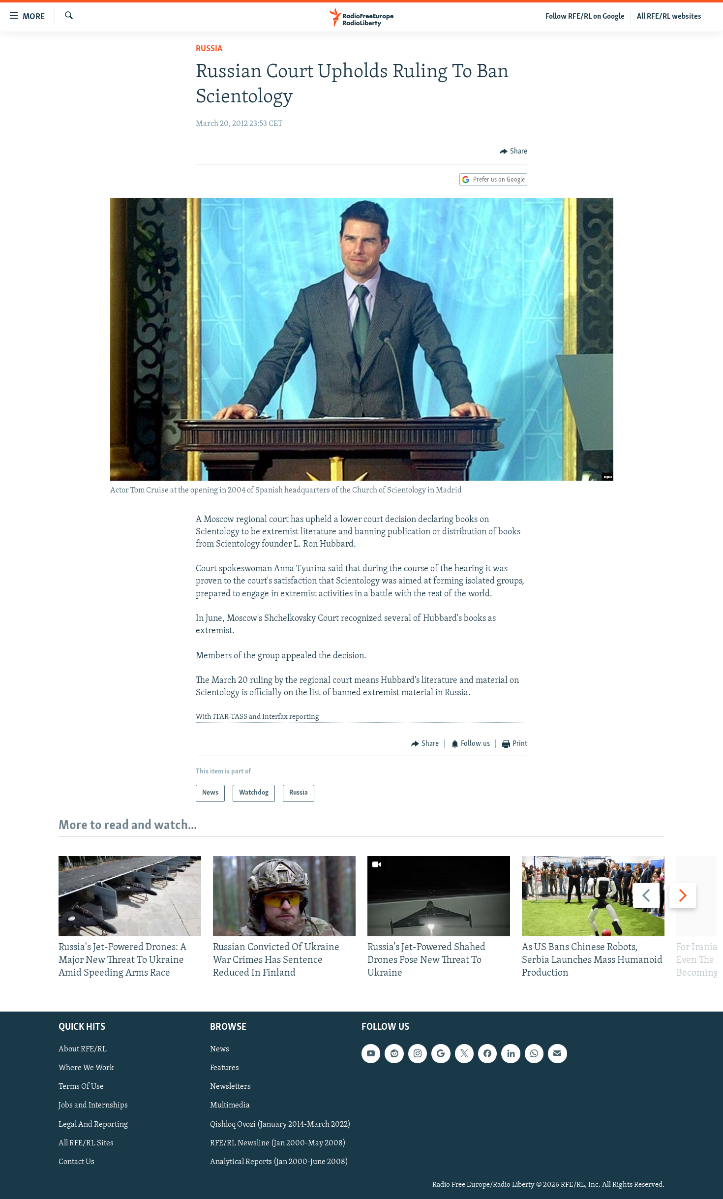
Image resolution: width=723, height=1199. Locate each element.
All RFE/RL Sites (86, 1143)
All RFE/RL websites (669, 17)
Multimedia (230, 1106)
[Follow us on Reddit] (394, 1054)
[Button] (513, 151)
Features (224, 1069)
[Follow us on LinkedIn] (510, 1054)
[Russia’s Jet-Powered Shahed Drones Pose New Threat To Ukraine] (438, 896)
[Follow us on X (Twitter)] (464, 1054)
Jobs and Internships (93, 1106)
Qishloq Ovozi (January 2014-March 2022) (280, 1125)
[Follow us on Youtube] (371, 1054)
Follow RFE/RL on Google (585, 17)
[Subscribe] (557, 1054)
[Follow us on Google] (440, 1054)
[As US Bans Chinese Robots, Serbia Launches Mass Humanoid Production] (593, 896)
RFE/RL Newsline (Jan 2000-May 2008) (278, 1143)
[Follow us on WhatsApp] (534, 1054)
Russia (209, 49)
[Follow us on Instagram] (417, 1054)
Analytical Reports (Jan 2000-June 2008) (279, 1162)
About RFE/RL (83, 1050)
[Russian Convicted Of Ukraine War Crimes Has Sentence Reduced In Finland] (284, 896)
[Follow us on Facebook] (487, 1054)
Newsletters (230, 1087)
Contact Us (76, 1162)
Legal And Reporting (93, 1125)
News (219, 1050)
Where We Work (86, 1069)
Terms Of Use (81, 1087)
